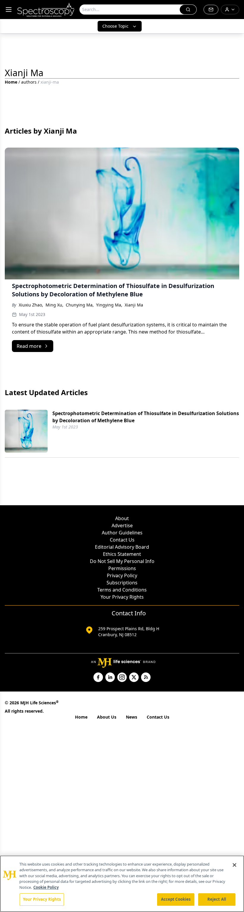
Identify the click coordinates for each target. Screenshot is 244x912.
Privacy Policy (122, 575)
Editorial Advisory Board (122, 547)
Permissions (122, 568)
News (131, 717)
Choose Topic (115, 26)
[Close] (234, 865)
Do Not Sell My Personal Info (122, 561)
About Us (106, 717)
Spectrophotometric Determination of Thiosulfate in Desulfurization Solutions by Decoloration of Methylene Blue (145, 417)
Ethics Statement (122, 554)
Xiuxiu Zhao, (31, 305)
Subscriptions (122, 582)
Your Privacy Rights (122, 597)
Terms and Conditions (122, 589)
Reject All (216, 899)
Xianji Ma (134, 305)
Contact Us (122, 539)
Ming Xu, (54, 305)
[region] (122, 883)
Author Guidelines (122, 532)
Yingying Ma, (109, 305)
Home (11, 82)
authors (29, 82)
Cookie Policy (46, 887)
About (122, 518)
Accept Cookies (176, 899)
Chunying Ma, (80, 305)
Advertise (122, 525)
